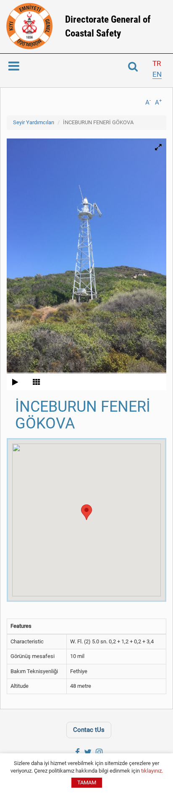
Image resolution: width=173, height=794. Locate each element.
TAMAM (86, 782)
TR (156, 63)
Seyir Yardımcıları (33, 122)
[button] (86, 512)
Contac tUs (89, 730)
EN (157, 74)
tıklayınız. (152, 771)
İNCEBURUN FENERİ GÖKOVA (98, 122)
